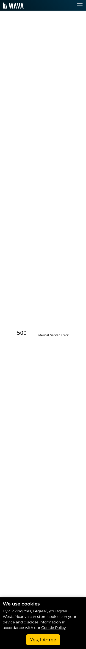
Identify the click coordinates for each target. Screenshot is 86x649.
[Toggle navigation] (79, 5)
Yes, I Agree (43, 640)
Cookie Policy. (53, 628)
